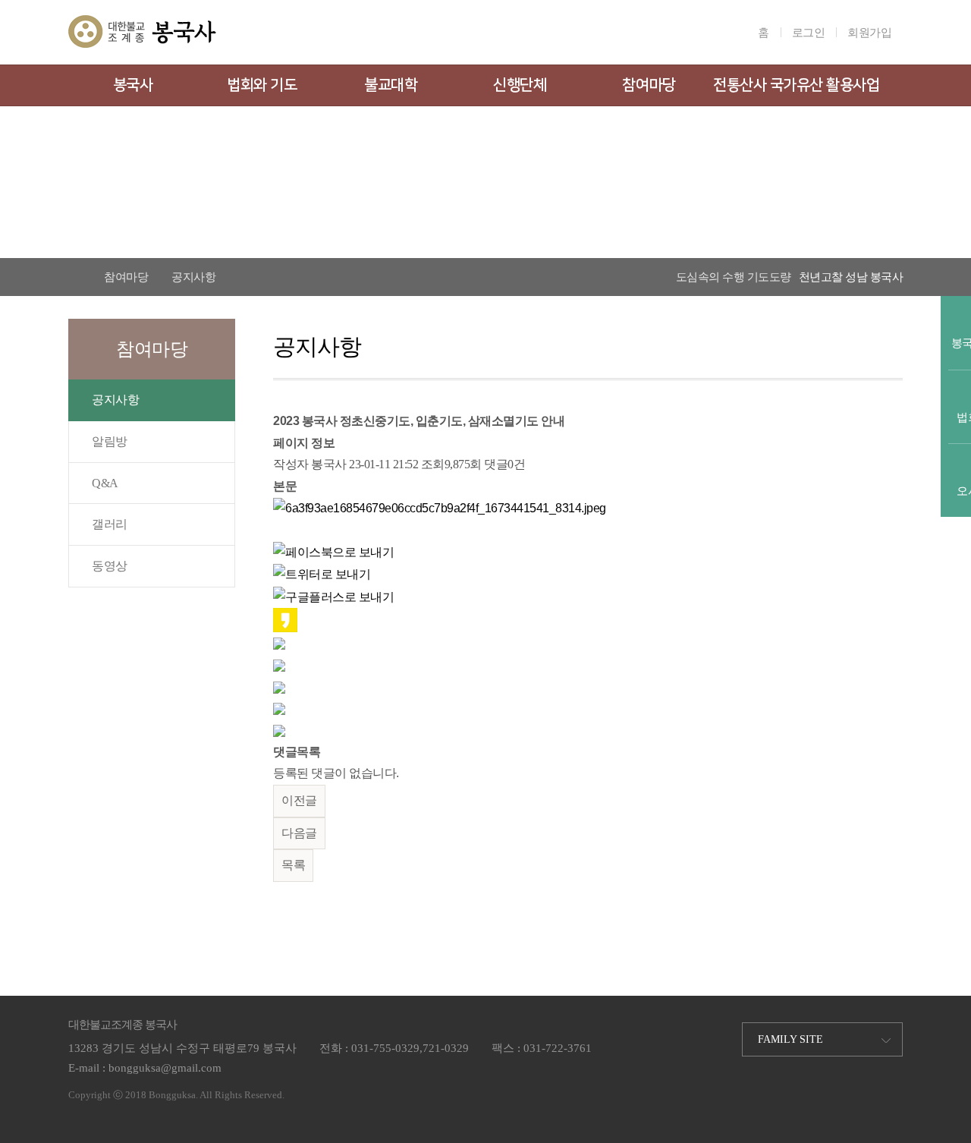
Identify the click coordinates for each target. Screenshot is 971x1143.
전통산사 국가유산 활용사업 (796, 85)
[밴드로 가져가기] (279, 707)
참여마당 (648, 85)
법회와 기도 (262, 85)
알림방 (109, 441)
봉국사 (133, 85)
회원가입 (869, 32)
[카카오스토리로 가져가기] (285, 618)
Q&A (105, 483)
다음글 (299, 833)
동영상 (109, 565)
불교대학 (390, 85)
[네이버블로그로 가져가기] (279, 729)
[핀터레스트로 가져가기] (279, 686)
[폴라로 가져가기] (279, 664)
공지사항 (115, 399)
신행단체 (519, 85)
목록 (293, 864)
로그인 (808, 32)
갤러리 (109, 524)
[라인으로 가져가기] (279, 642)
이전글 (299, 800)
